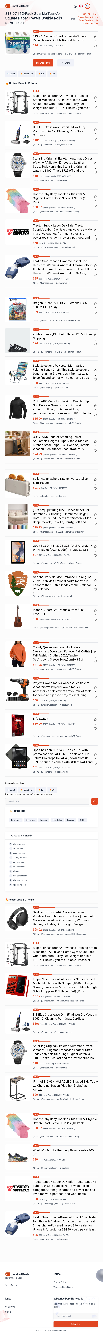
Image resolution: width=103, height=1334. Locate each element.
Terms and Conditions (63, 1287)
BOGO (82, 820)
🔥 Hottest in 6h (26, 74)
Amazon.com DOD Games (71, 736)
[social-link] (6, 1285)
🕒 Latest (11, 74)
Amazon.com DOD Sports (69, 113)
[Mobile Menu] (94, 6)
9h (36, 320)
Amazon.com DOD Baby (68, 212)
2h (36, 669)
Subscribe (75, 1324)
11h (37, 145)
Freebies (43, 820)
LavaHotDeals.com (54, 1331)
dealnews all (63, 180)
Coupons (70, 820)
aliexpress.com (18, 880)
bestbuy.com (47, 496)
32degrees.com (18, 857)
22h (37, 934)
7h (36, 113)
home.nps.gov (48, 596)
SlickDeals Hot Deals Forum (79, 54)
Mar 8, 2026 (40, 54)
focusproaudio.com (49, 627)
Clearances (30, 820)
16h (37, 1099)
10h (37, 459)
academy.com (17, 853)
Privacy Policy (60, 1282)
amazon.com (55, 54)
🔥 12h (41, 74)
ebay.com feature (64, 145)
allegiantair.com (18, 876)
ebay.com (46, 145)
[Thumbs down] (95, 46)
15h (37, 1168)
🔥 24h (52, 74)
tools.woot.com (49, 705)
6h (36, 283)
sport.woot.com (49, 1168)
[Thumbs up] (95, 36)
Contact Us (10, 1307)
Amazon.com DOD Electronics (73, 934)
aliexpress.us (17, 844)
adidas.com (16, 848)
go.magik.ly (46, 387)
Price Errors (15, 820)
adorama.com (17, 866)
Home (72, 19)
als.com (15, 871)
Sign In (8, 1312)
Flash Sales (57, 820)
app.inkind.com (18, 885)
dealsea (62, 496)
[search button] (94, 801)
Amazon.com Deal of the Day (71, 532)
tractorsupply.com (50, 247)
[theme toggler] (75, 6)
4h (36, 180)
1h (36, 212)
